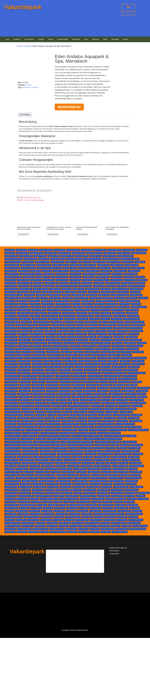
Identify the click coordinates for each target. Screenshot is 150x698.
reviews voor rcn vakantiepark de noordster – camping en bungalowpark (54, 435)
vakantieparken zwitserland (36, 252)
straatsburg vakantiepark (23, 417)
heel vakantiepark (78, 492)
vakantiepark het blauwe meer (55, 342)
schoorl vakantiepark (42, 420)
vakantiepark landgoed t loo (95, 324)
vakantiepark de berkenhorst (94, 372)
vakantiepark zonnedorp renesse (102, 279)
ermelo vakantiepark (47, 501)
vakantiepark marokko (30, 87)
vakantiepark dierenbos (54, 357)
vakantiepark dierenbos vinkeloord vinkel (14, 357)
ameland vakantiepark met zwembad (137, 528)
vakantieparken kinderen (128, 261)
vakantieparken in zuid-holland (11, 264)
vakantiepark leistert (32, 324)
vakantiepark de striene (25, 363)
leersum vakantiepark (85, 474)
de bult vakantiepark (137, 510)
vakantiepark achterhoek (104, 399)
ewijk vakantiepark (132, 498)
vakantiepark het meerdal (81, 339)
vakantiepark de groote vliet (24, 372)
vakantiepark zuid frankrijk (62, 279)
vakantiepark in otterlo (23, 333)
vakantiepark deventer (90, 357)
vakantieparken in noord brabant (28, 267)
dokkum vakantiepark (107, 507)
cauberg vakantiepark (74, 513)
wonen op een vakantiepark (46, 249)
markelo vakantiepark (34, 465)
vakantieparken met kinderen (57, 261)
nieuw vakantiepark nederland (41, 459)
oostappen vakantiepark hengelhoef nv (130, 450)
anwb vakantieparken (83, 528)
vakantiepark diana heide (78, 357)
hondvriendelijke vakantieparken (121, 486)
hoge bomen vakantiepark (117, 489)
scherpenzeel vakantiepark (108, 420)
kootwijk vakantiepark (21, 477)
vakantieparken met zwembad (42, 261)
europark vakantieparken (10, 501)
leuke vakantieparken (106, 471)
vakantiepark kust (54, 327)
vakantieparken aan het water (42, 276)
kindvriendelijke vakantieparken (116, 480)
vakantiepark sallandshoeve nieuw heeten (105, 300)
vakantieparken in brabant (138, 267)
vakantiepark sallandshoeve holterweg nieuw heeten (128, 300)
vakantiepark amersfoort (24, 399)
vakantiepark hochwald (118, 336)
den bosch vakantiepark (59, 510)
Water (105, 39)
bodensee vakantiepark (69, 519)
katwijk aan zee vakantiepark (66, 483)
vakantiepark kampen (62, 330)
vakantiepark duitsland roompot (92, 351)
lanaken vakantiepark (124, 474)
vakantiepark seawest (21, 300)
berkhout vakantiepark (52, 522)
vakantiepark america (36, 399)
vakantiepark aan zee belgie (27, 402)
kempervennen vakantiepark (52, 483)
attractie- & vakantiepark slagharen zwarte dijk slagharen (97, 525)
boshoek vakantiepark (45, 519)
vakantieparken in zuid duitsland (43, 264)
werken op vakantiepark (59, 249)
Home (19, 46)
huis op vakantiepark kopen (39, 486)
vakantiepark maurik (94, 318)
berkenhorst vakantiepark (78, 522)
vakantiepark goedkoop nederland (61, 345)
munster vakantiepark (115, 459)
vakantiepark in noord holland (36, 333)
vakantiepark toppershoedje (78, 294)
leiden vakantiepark (61, 474)
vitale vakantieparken (9, 252)
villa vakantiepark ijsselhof (22, 252)
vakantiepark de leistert (134, 366)
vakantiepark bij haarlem (78, 387)
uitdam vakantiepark (37, 408)
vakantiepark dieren (66, 357)
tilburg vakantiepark (40, 411)
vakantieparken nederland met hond (111, 258)
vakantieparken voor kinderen (26, 255)
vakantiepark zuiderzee (35, 279)
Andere (125, 39)
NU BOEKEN (128, 11)
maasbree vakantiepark (86, 465)
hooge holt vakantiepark (106, 486)
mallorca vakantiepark (60, 465)
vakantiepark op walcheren (90, 306)
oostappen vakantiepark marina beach (112, 450)
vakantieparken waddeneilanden (138, 252)
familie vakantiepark (110, 498)
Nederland (76, 39)
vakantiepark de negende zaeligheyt (53, 366)
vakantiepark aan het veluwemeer (138, 402)
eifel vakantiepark (118, 501)
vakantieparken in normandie (132, 264)
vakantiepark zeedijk (38, 282)
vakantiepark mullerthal (41, 312)
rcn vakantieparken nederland (28, 438)
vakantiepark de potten (125, 363)
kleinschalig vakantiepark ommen (116, 477)
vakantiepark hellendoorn (129, 342)
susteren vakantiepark (63, 414)
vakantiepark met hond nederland (55, 318)
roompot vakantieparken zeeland (53, 423)
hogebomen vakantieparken (89, 489)
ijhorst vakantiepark (107, 483)
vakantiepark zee (63, 282)
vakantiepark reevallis (124, 303)
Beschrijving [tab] (25, 114)
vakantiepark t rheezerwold (41, 297)
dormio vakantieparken (36, 507)
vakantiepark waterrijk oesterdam (41, 288)
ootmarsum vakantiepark (134, 447)
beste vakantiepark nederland (28, 522)
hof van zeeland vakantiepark (131, 489)
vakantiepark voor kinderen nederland (120, 288)
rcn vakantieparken (41, 438)
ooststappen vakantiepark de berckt (13, 450)
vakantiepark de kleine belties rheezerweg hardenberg (110, 369)
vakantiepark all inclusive (48, 399)
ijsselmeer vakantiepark (95, 483)
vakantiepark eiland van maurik (103, 348)
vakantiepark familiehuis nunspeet (23, 348)
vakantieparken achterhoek (131, 273)
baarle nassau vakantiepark (76, 525)
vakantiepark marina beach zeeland (131, 318)
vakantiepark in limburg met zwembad (53, 333)
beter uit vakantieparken (121, 519)
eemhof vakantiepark (53, 504)
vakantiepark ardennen (65, 396)
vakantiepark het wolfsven (24, 339)
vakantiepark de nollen (38, 366)
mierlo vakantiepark (123, 462)
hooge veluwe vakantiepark (93, 486)
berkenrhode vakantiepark (64, 522)
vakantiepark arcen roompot (78, 396)
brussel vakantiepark (59, 516)
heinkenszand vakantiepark (52, 492)
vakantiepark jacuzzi (100, 330)
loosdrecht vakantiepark (131, 468)
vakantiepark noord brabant (132, 309)
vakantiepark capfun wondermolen (29, 375)
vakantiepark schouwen (34, 300)
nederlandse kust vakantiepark (85, 459)
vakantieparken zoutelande (78, 252)
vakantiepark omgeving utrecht (38, 309)
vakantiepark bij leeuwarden (52, 387)
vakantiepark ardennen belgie (51, 396)
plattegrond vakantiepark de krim (59, 447)
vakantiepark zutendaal (128, 276)
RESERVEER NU (69, 107)
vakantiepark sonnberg (119, 297)
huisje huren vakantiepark (10, 486)
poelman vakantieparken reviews (12, 447)
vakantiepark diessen (126, 354)
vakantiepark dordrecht (84, 354)
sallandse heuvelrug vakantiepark (25, 423)
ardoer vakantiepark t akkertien (24, 528)
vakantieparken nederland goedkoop (13, 261)
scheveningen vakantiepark (94, 420)
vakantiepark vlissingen (36, 291)
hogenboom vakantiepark (75, 489)
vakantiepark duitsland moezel (107, 351)
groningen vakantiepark (144, 492)
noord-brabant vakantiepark (49, 456)
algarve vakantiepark (72, 531)
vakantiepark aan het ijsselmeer (26, 405)
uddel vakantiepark (59, 408)
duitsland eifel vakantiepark (11, 507)
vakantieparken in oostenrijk (117, 264)
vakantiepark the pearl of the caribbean (120, 294)
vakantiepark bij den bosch (11, 390)
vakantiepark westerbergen (85, 285)
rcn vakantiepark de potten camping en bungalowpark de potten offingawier (77, 441)
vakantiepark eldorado (89, 348)
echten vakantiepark (91, 504)
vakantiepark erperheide (38, 348)
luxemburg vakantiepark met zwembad (102, 465)
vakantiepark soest (143, 297)
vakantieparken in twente (76, 264)
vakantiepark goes (47, 345)
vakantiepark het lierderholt (106, 339)
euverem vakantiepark (143, 498)
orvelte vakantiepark (110, 447)
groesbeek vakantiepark (10, 495)
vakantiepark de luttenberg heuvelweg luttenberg (86, 366)
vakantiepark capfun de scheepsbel (112, 375)
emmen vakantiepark (96, 501)
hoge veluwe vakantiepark (103, 489)
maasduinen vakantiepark (73, 465)
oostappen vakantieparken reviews (60, 450)
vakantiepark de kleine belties (131, 369)
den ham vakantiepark (46, 510)
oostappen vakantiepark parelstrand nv (93, 450)
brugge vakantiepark (111, 516)
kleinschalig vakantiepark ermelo (47, 480)
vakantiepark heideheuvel (10, 345)
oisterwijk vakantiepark (10, 456)
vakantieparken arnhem (75, 273)
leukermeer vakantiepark (94, 471)
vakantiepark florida (9, 348)
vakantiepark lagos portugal (124, 324)
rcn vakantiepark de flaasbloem (102, 444)
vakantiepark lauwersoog (44, 324)
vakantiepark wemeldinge (98, 285)
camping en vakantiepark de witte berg (13, 516)
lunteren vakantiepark (106, 468)
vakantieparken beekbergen (62, 273)
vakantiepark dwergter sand (53, 351)
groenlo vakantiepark (58, 495)
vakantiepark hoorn (51, 336)
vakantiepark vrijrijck (105, 288)
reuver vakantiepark (131, 435)
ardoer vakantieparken (10, 528)
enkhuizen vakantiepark (69, 501)
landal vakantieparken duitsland (110, 474)
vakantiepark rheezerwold (112, 303)
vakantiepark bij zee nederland (11, 384)
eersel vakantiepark (42, 504)
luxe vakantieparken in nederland (120, 465)
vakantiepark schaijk (74, 300)
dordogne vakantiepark (60, 507)
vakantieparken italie (140, 261)
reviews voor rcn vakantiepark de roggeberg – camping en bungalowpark (20, 435)
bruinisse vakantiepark (99, 516)
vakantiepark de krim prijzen (24, 369)
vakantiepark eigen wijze (133, 348)
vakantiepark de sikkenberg (57, 363)
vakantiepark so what (9, 300)
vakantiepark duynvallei (67, 351)
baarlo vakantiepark (63, 525)
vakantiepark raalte (136, 303)
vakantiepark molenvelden (118, 312)
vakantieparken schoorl (95, 255)
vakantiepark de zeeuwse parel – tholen (52, 360)
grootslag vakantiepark (131, 492)
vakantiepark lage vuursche (138, 324)
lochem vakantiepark (55, 471)
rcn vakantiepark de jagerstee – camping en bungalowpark (52, 444)
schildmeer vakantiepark (81, 420)
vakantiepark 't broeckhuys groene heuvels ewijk (79, 405)
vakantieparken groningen (10, 270)
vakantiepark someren (131, 297)
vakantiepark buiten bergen (11, 381)
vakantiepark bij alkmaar (142, 390)
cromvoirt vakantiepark (23, 513)
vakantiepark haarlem (23, 345)
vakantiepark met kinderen (11, 318)
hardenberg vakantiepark (89, 492)
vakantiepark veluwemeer (94, 291)
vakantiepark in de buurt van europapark (97, 333)
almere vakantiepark (21, 531)
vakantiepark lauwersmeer (58, 324)
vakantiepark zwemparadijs (103, 276)
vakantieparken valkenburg (40, 255)
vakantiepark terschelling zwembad (12, 297)
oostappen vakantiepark (91, 453)
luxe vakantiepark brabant (93, 468)
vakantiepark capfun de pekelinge (12, 378)
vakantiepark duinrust (9, 354)
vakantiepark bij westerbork (52, 384)
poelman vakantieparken (27, 447)
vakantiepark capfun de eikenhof (29, 378)
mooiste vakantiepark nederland (29, 462)
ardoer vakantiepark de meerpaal (57, 528)
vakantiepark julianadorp (88, 330)
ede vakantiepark (64, 504)
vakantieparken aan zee (29, 276)
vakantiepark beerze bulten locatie (116, 393)
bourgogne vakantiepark (33, 519)
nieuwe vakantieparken (134, 456)
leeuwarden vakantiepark (73, 474)
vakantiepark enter (65, 348)
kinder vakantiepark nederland (11, 483)
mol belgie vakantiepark (111, 462)
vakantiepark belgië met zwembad (85, 393)
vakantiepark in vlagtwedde (136, 330)
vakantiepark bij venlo (64, 384)
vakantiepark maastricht (56, 321)
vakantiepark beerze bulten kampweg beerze (135, 393)
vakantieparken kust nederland (113, 261)
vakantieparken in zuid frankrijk (27, 264)
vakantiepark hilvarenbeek (10, 339)
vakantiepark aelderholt (73, 399)
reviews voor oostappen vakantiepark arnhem (114, 435)
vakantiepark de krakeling (51, 369)
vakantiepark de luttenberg (104, 366)
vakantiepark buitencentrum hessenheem (127, 378)
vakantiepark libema (9, 324)
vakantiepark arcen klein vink (93, 396)
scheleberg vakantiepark (122, 420)
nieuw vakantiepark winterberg (26, 459)
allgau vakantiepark (44, 531)
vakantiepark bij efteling (103, 387)
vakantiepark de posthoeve (138, 363)
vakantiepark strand (108, 297)
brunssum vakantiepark (87, 516)
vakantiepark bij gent (90, 387)
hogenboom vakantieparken (62, 489)
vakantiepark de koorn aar (64, 369)
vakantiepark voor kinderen (136, 288)
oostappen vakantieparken (76, 450)
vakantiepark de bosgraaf (52, 372)
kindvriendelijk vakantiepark (131, 480)
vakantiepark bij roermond (24, 387)
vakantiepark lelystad (21, 324)
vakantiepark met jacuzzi (24, 318)
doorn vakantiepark (84, 507)
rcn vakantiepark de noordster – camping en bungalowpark (108, 441)
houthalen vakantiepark (66, 486)
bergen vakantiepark (105, 522)
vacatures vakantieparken (111, 405)
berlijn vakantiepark (41, 522)
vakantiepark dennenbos (10, 360)
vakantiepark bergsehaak (23, 393)
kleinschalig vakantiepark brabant (63, 480)
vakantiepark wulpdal (86, 282)
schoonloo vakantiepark (54, 420)
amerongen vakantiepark (121, 528)
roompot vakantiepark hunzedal (30, 426)
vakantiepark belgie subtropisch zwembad (66, 393)
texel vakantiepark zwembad (80, 411)
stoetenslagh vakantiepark (36, 417)
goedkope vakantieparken (104, 495)
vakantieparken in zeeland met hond (60, 264)
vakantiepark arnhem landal (25, 396)
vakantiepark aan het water (122, 402)
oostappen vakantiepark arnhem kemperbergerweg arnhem (70, 453)
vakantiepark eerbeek (27, 351)
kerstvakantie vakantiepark (37, 483)
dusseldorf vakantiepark (132, 504)
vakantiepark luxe (78, 321)
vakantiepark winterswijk (10, 285)
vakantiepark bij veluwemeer (78, 384)
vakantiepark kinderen (26, 330)
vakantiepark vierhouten (70, 291)
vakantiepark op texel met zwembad (106, 306)
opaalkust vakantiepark (122, 447)
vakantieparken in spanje (103, 264)
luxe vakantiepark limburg (65, 468)
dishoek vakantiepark (134, 507)
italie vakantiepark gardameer (81, 483)
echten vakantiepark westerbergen (77, 504)
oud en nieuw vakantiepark (85, 447)
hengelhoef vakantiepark (25, 492)
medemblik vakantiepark (10, 465)
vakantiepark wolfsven (98, 282)
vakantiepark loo (102, 321)
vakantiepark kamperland (50, 330)
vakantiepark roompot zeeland (47, 303)
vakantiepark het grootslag (11, 342)
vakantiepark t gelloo (67, 297)
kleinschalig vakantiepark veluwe (65, 477)
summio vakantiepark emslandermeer (121, 414)
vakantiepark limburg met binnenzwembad (134, 321)
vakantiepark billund (136, 381)
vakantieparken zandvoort (109, 252)
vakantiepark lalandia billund (109, 324)
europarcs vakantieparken (23, 501)
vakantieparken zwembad (50, 252)
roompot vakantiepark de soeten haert (64, 426)
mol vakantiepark (100, 462)
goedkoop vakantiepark (117, 495)
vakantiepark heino (141, 342)
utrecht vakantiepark (26, 408)
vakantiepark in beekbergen (11, 336)
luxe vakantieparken (9, 468)
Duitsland (16, 39)
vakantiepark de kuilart (10, 369)
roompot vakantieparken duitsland (105, 423)
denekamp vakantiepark (21, 510)
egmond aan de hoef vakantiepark (28, 504)
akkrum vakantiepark (84, 531)
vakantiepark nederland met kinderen (25, 312)
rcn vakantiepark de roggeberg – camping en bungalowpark (46, 441)
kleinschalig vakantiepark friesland (30, 480)
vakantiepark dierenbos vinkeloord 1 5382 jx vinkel (36, 357)
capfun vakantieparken (86, 513)
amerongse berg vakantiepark (107, 528)
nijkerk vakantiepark (88, 456)
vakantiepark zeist (142, 279)
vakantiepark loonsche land (91, 321)
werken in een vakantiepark (100, 249)
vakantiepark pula (9, 306)
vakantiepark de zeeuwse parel (70, 360)
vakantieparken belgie (48, 273)
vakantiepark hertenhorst (83, 342)
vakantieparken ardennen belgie (89, 273)
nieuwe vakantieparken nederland (102, 456)
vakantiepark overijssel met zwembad (63, 306)
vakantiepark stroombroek (95, 297)
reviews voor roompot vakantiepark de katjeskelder (109, 432)
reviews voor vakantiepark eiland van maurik (138, 429)
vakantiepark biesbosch (10, 393)
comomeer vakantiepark (36, 513)
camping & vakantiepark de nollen (31, 516)
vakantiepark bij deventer (129, 387)
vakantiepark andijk (142, 396)
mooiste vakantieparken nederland (12, 462)
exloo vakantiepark (121, 498)
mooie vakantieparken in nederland (46, 462)
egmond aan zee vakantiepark (11, 504)
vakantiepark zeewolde (10, 282)
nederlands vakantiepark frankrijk (101, 459)
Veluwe (50, 39)
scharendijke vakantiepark (135, 420)
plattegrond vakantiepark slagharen (42, 447)
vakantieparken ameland (117, 273)
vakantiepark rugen (35, 303)
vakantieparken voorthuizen (11, 255)
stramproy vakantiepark (10, 417)
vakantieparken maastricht (85, 261)
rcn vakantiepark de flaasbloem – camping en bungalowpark (80, 444)
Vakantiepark (23, 7)
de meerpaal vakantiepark (95, 510)
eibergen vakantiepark (129, 501)
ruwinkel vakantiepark (39, 423)
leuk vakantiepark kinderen (27, 474)
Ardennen (95, 39)
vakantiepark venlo (82, 291)
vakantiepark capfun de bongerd (45, 378)
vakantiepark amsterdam (10, 399)
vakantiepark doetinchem (114, 354)
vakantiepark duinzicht (138, 351)
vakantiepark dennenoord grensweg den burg (122, 357)
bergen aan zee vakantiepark (133, 522)
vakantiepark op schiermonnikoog (139, 306)
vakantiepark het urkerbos (38, 339)
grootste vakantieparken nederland (116, 492)
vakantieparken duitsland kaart (77, 270)
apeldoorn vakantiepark (71, 528)
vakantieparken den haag (134, 270)
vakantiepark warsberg (55, 288)
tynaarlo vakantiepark (83, 408)
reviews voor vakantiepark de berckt (49, 432)
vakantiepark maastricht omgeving (41, 321)
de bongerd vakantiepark (10, 513)
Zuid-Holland (29, 39)
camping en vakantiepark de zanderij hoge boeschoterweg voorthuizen (109, 513)
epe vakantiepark (58, 501)
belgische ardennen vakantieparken (12, 525)
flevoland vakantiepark (85, 498)
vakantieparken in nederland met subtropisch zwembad (49, 267)
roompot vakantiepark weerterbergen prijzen (124, 423)
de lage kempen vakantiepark (109, 510)
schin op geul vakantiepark (67, 420)
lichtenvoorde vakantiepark (68, 471)
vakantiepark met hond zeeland (39, 318)
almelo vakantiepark (33, 531)
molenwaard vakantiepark (61, 462)
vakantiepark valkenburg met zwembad (13, 294)
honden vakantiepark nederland (12, 489)
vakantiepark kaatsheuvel (75, 330)
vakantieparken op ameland (30, 258)
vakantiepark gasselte (75, 345)
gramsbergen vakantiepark (71, 495)
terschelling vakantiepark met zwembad (13, 414)
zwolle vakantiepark (9, 249)
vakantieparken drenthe (106, 270)
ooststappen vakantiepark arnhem (30, 450)
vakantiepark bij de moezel (38, 390)
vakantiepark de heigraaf (10, 372)
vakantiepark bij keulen (66, 387)
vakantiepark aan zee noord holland (119, 399)
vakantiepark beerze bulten (11, 396)
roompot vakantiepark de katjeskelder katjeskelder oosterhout (109, 426)
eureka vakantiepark (36, 501)
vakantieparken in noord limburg (12, 267)
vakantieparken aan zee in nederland (13, 276)
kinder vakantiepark (25, 483)
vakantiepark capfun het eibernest (95, 375)
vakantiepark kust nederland (41, 327)
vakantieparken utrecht (53, 255)
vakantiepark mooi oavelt (68, 312)
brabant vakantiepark (9, 519)
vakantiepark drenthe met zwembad (55, 354)
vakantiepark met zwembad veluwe (67, 315)
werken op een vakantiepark (73, 249)
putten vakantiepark (125, 444)
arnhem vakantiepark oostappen (140, 525)
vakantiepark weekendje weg (11, 288)
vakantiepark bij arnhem (115, 390)
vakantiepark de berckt (108, 372)
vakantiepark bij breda (76, 390)
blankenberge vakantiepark (96, 519)
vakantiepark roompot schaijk (63, 303)
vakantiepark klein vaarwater (105, 327)
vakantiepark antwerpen (130, 396)
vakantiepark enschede (77, 348)
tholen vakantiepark (67, 411)
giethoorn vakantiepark (129, 495)
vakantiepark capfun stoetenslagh (47, 375)
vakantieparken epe (36, 270)
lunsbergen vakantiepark (118, 468)
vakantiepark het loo (94, 339)
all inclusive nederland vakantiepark (58, 531)
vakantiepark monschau (94, 312)
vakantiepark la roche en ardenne (26, 327)
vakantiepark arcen (106, 396)
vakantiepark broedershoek (38, 381)
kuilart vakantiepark (135, 474)
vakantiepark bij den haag (143, 387)
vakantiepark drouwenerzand (23, 354)
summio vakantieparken (91, 414)
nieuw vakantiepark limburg (56, 459)
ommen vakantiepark (137, 453)
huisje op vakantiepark (131, 483)
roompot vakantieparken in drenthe (88, 423)
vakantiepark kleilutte (118, 327)
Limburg (41, 39)
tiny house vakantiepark (28, 411)
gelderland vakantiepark (21, 498)
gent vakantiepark (140, 495)
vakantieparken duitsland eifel (92, 270)
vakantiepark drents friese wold (38, 354)
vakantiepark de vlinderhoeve (99, 360)
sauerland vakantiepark (10, 423)
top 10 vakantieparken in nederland (12, 411)
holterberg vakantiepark (38, 489)
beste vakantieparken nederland (12, 522)
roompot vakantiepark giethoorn (46, 426)
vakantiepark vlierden (47, 291)
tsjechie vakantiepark (108, 408)
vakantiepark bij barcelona (89, 390)
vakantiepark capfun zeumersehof (12, 375)
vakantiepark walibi (67, 288)
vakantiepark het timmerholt (52, 339)
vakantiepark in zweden (123, 330)
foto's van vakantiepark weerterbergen (49, 498)
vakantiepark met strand (133, 315)
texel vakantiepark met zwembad (96, 411)
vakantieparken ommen (44, 258)
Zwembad (115, 39)
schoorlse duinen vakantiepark (28, 420)
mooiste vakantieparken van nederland (131, 459)
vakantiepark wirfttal (140, 282)
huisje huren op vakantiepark (25, 486)
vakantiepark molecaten (23, 315)
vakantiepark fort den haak (117, 345)
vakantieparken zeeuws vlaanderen (94, 252)
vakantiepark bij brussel (52, 390)
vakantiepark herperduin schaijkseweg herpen (100, 342)
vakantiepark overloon (47, 306)
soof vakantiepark (71, 417)
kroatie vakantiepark (9, 477)
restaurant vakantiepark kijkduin (12, 438)
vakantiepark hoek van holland (104, 336)
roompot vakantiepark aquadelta (69, 429)
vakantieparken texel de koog (67, 255)
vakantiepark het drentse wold (25, 342)
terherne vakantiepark (29, 414)
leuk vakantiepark (39, 474)
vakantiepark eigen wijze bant (118, 348)
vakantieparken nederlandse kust (74, 258)
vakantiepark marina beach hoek (12, 321)
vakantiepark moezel (34, 315)
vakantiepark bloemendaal (124, 381)
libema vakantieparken (81, 471)
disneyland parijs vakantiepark (120, 507)
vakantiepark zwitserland (89, 276)
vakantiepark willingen (36, 285)
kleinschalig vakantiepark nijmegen (12, 480)
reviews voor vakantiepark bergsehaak (67, 432)
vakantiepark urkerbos (29, 294)
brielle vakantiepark (122, 516)
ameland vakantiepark (10, 531)
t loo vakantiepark (52, 414)
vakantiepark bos (112, 381)
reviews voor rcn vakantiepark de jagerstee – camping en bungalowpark (87, 435)
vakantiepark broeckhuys (52, 381)
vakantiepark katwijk (38, 330)
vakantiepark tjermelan (91, 294)
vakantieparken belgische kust (11, 273)
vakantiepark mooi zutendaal (54, 312)
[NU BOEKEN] (128, 7)
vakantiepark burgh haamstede (79, 378)
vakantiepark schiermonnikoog (61, 300)
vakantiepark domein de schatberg (99, 354)
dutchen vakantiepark (119, 504)
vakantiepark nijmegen (10, 312)
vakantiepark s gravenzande (11, 303)
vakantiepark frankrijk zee (104, 345)
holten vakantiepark (49, 489)
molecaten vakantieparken (88, 462)
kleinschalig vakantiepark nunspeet (133, 477)
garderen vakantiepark (33, 498)
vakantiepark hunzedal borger (38, 336)
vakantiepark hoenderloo (90, 336)
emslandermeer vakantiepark (83, 501)
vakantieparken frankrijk (24, 270)
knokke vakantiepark (32, 477)
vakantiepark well (110, 285)
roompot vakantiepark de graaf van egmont (14, 429)
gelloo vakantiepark (9, 498)
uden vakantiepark (48, 408)
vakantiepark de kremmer (37, 369)
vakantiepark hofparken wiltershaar (75, 336)
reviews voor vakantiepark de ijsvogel (31, 432)
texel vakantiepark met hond (112, 411)
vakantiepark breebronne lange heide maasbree (70, 381)
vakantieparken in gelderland (70, 267)
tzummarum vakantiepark (71, 408)
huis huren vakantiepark (53, 486)
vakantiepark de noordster (25, 366)
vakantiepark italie (111, 330)
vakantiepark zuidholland (23, 279)
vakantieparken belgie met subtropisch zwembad (31, 273)
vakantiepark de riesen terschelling (92, 363)
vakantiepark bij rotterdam (10, 387)
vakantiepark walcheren (78, 288)
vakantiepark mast (105, 318)
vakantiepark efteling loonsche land (12, 351)
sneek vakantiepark (82, 417)
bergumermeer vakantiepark (92, 522)
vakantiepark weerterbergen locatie (136, 285)
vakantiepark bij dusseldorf (116, 387)
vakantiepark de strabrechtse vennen (41, 363)
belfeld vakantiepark (40, 525)
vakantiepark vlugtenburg (22, 291)
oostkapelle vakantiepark (45, 450)
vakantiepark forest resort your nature (134, 345)
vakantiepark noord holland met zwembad (100, 309)
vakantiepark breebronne (88, 381)
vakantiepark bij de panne (24, 390)
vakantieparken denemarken (120, 270)
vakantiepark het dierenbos (40, 342)
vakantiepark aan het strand (11, 405)
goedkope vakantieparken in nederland (88, 495)
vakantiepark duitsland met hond (124, 351)
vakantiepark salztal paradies (88, 300)
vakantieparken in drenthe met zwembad (121, 267)
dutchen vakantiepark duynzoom (105, 504)
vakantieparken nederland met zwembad (92, 258)
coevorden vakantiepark (49, 513)
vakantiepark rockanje (99, 303)
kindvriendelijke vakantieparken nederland (98, 480)
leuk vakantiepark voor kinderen (120, 471)
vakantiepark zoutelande (75, 279)
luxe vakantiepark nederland (52, 468)
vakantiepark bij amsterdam (128, 390)
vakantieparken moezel (28, 261)
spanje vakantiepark (61, 417)
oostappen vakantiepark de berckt (48, 453)
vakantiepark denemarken (23, 360)
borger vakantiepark (57, 519)
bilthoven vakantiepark (109, 519)
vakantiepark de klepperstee (91, 369)
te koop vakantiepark (41, 414)
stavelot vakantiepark (49, 417)
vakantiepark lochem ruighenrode (116, 321)
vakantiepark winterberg (23, 285)
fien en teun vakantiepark (98, 498)
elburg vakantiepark (107, 501)
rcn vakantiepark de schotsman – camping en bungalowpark (18, 441)
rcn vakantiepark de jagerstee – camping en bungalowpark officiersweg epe (21, 444)
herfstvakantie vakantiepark (11, 492)
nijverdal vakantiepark (76, 456)
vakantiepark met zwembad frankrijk (104, 315)
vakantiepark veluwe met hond (108, 291)
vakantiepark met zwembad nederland (85, 315)
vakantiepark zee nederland (51, 282)
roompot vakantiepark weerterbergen (13, 426)
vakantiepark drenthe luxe (71, 354)
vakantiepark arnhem (38, 396)
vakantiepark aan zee (40, 402)
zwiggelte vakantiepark (21, 249)
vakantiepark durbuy (78, 351)
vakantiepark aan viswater (65, 402)
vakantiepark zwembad (116, 276)
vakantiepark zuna (140, 276)
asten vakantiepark (115, 525)
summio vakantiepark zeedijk (105, 414)
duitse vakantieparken (24, 507)
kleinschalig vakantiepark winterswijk (48, 477)
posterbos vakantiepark (137, 444)
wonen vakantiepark (33, 249)
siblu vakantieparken (122, 417)
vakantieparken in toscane (89, 264)
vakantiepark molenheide (132, 312)
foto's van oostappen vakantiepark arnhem (69, 498)
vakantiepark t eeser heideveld (80, 297)
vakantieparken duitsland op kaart (61, 270)
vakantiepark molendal (10, 315)
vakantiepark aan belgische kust (59, 405)
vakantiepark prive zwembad (22, 306)
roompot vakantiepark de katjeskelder (133, 426)
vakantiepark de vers (125, 360)
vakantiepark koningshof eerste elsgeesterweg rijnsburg (72, 327)
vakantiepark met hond (70, 318)
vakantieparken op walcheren (109, 255)
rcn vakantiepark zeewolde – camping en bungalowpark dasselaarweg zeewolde (64, 438)
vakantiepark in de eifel (81, 333)
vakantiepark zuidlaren (10, 279)
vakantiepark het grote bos (135, 339)
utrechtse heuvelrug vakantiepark (12, 408)
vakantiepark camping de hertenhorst (63, 378)
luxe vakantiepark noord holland (36, 468)
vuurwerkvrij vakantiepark (128, 249)
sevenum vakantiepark (133, 417)
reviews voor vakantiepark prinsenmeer (98, 429)
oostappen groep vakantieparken (105, 453)
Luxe (7, 39)
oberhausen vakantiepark (23, 456)
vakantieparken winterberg (123, 252)
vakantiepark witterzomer (127, 282)
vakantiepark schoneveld (47, 300)
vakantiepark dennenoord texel (104, 357)
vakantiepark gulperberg (36, 345)
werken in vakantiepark (86, 249)
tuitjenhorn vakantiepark (96, 408)
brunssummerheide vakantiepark (73, 516)
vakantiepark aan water (53, 402)
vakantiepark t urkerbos (28, 297)
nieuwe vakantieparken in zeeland (119, 456)
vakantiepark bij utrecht (106, 384)
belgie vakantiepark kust (28, 525)
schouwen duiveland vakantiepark (12, 420)
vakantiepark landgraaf (82, 324)
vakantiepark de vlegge (113, 360)
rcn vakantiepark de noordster (129, 441)
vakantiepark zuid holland (48, 279)
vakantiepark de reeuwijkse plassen (109, 363)
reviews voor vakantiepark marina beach (117, 429)
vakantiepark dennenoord (140, 357)
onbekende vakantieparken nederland (122, 453)
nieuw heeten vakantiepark (70, 459)
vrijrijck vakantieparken (141, 249)
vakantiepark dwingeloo (40, 351)
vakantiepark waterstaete (25, 288)
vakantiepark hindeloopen (131, 336)
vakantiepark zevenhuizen (116, 279)
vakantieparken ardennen (104, 273)
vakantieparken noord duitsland (57, 258)
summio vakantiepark (136, 414)
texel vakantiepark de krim (126, 411)
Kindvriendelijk (62, 39)
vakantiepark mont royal (81, 312)
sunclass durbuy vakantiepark (77, 414)
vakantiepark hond (61, 336)
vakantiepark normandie (53, 309)
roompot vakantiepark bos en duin (52, 429)
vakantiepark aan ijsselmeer (108, 402)
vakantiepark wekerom (121, 285)
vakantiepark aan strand (94, 402)
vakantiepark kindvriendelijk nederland (134, 327)
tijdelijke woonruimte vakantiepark (54, 411)
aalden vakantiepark (106, 531)
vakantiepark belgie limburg (100, 393)
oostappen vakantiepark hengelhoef (12, 453)
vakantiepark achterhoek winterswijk (88, 399)
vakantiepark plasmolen (35, 306)
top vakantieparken (132, 408)
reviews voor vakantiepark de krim (12, 432)
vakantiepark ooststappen (24, 309)
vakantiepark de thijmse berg (11, 363)
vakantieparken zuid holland (64, 252)
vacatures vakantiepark (124, 405)
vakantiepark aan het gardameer (43, 405)
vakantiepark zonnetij (87, 279)
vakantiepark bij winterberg (37, 384)
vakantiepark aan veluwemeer (80, 402)
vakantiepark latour (70, 324)
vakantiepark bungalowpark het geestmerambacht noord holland (102, 378)
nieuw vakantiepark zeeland (11, 459)
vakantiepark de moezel (68, 366)
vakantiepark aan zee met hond (12, 402)
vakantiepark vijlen (59, 291)
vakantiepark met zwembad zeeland (49, 315)
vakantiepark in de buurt (133, 333)
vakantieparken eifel (47, 270)
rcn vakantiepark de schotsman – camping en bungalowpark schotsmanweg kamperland (102, 438)
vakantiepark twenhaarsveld (54, 294)
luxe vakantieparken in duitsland (136, 465)
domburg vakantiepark (95, 507)
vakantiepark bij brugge (64, 390)
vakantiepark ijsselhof (24, 336)
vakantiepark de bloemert (80, 372)
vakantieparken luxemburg (98, 261)
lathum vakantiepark (97, 474)
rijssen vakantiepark (83, 429)
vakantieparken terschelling (82, 255)
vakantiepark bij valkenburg (92, 384)
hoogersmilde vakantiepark (78, 486)
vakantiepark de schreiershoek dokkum (74, 363)
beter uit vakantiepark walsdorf (135, 519)
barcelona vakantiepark (52, 525)
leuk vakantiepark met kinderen (12, 474)
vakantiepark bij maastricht (38, 387)
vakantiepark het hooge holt (121, 339)
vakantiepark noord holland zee (82, 309)
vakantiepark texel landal (136, 294)
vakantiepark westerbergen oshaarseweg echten (66, 285)
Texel (86, 39)
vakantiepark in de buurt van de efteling (117, 333)
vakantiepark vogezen (10, 291)
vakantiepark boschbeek (101, 381)
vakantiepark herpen (117, 342)
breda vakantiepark (133, 516)
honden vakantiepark (25, 489)
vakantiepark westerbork (48, 285)
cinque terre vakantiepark (61, 513)
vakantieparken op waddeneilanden (125, 255)
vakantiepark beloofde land (49, 393)
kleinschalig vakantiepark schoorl (82, 477)
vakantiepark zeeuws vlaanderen (25, 282)
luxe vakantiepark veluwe (22, 468)
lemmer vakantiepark (49, 474)
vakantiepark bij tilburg (132, 384)
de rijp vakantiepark (71, 510)
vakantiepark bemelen (36, 393)
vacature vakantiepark (137, 405)
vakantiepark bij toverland (119, 384)
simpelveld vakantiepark (110, 417)
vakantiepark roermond (87, 303)
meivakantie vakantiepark (135, 462)
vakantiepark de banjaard (120, 372)
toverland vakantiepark (120, 408)
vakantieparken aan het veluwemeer (59, 276)
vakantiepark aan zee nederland (136, 399)
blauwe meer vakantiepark (82, 519)
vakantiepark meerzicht (82, 318)
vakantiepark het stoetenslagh (67, 339)
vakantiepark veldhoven (123, 291)
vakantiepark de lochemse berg (119, 366)
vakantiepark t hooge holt (55, 297)
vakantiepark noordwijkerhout (67, 309)
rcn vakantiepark (114, 444)
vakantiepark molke (106, 312)
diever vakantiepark (9, 510)
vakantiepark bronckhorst (24, 381)
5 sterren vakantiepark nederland (120, 531)
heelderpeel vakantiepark (66, 492)
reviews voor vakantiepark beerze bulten (86, 432)
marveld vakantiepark (22, 465)
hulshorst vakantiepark (119, 483)
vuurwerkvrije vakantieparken (114, 249)
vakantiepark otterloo (78, 306)
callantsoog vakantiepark (46, 516)
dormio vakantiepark (48, 507)
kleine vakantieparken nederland (80, 480)
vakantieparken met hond (71, 261)
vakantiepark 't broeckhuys (97, 405)
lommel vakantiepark (29, 471)
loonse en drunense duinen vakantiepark (13, 471)
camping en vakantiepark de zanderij (134, 513)
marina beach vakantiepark (47, 465)
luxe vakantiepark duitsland (79, 468)
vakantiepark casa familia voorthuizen (136, 372)
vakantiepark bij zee (25, 384)
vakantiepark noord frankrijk (118, 309)
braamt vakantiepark (21, 519)
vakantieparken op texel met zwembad (13, 258)
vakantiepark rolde (76, 303)
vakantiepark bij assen (102, 390)
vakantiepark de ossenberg (11, 366)
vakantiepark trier (66, 294)
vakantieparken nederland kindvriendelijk (129, 258)
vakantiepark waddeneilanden (92, 288)
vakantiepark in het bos (69, 333)
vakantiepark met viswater (119, 315)
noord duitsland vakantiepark (63, 456)
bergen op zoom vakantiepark (118, 522)
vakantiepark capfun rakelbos (63, 375)
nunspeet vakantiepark (36, 456)
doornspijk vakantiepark (72, 507)
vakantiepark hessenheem (69, 342)
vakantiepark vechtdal (135, 291)
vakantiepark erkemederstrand (52, 348)
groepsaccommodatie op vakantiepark (44, 495)
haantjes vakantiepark (102, 492)
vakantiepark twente (41, 294)
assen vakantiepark (126, 525)
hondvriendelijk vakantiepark (136, 486)
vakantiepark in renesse (10, 333)
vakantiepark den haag (37, 360)
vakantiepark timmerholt (104, 294)
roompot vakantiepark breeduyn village (34, 429)
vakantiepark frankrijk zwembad (89, 345)
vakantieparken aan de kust (75, 276)
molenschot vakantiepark (74, 462)
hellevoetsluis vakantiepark (38, 492)
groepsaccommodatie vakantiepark (25, 495)
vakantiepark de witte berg (85, 360)
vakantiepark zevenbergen (130, 279)
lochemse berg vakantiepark (42, 471)
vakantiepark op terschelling (123, 306)
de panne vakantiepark (82, 510)
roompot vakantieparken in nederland (70, 423)
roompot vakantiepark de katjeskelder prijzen (83, 426)
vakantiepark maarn (68, 321)
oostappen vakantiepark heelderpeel (30, 453)
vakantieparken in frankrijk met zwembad (87, 267)
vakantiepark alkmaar (61, 399)
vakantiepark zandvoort (75, 282)
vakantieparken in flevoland (104, 267)
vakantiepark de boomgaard (66, 372)
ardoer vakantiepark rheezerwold (40, 528)
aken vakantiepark (95, 531)
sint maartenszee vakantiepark (95, 417)
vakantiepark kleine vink (91, 327)
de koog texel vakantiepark (124, 510)
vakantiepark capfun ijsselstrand (78, 375)
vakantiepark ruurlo (24, 303)
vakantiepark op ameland (10, 309)
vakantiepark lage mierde (10, 327)
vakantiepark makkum (26, 321)
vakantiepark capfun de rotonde (129, 375)
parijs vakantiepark (73, 447)
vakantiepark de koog (77, 369)
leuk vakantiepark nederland (135, 471)
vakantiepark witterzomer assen (113, 282)
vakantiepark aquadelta (118, 396)
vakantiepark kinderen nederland (12, 330)
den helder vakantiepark (34, 510)
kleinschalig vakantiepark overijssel (98, 477)
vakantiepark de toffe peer (137, 360)
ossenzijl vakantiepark (98, 447)
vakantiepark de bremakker (38, 372)
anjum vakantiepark (94, 528)
